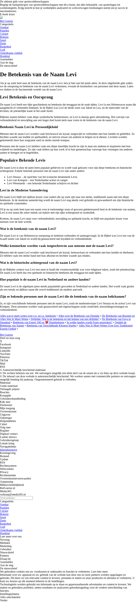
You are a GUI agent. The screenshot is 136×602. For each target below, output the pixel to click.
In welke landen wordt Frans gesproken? (89, 322)
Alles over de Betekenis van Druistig (78, 315)
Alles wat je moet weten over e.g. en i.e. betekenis (28, 315)
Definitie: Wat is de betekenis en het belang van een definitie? (65, 319)
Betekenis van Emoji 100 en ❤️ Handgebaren (38, 322)
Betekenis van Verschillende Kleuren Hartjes (51, 325)
